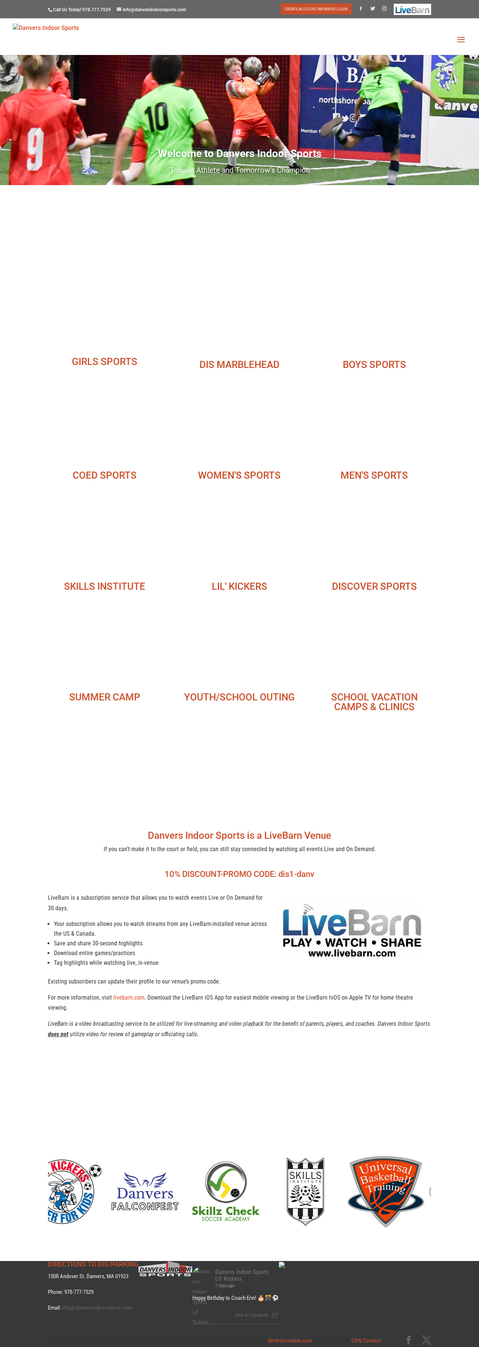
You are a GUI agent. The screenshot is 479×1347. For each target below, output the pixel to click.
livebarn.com (128, 997)
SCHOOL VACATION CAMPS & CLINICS (374, 701)
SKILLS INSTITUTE (104, 586)
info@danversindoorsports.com (97, 1307)
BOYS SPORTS (374, 364)
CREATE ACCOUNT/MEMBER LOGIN (316, 9)
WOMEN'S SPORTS (239, 475)
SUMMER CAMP (104, 697)
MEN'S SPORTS (374, 475)
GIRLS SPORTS (104, 361)
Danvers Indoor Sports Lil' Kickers (242, 1275)
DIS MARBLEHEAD (239, 364)
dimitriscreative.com (290, 1340)
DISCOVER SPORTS (374, 586)
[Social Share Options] (275, 1315)
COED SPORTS (105, 475)
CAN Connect (366, 1340)
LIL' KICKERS (239, 586)
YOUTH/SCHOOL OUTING (239, 697)
